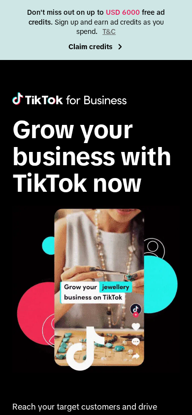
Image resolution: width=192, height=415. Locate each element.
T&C (109, 31)
